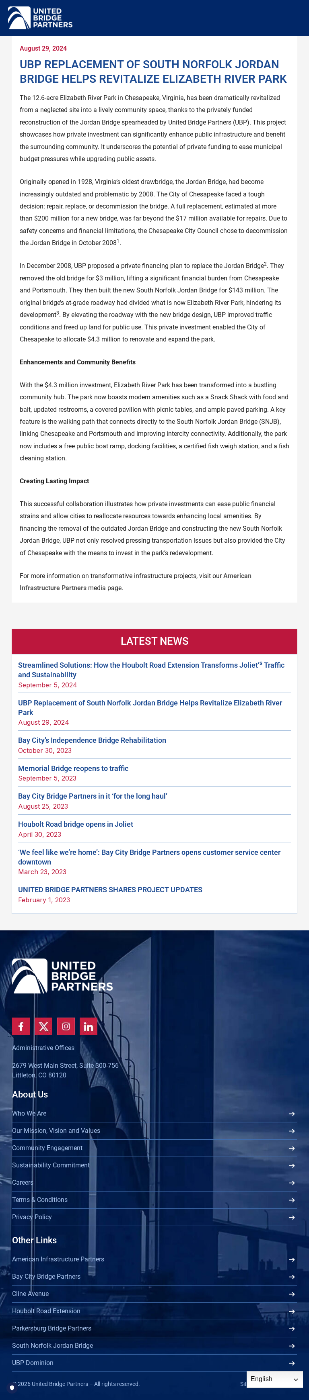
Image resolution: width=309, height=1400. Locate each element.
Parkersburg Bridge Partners (51, 1328)
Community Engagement (47, 1148)
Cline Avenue (30, 1294)
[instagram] (66, 1026)
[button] (293, 41)
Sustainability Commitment (51, 1165)
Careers (22, 1182)
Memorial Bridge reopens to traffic (73, 768)
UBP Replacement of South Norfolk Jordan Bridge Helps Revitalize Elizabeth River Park (150, 708)
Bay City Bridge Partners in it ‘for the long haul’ (92, 796)
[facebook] (21, 1026)
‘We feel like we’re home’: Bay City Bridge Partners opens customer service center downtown (149, 857)
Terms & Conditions (40, 1200)
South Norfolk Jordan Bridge (52, 1345)
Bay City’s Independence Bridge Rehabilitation (92, 740)
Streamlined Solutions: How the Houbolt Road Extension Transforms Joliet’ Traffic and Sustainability (151, 669)
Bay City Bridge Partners (46, 1276)
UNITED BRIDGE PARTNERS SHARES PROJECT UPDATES (110, 889)
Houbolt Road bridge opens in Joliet (75, 824)
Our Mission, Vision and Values (56, 1130)
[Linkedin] (88, 1026)
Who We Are (29, 1113)
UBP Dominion (33, 1363)
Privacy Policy (32, 1217)
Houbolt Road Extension (46, 1311)
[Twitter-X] (43, 1026)
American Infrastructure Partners (58, 1259)
